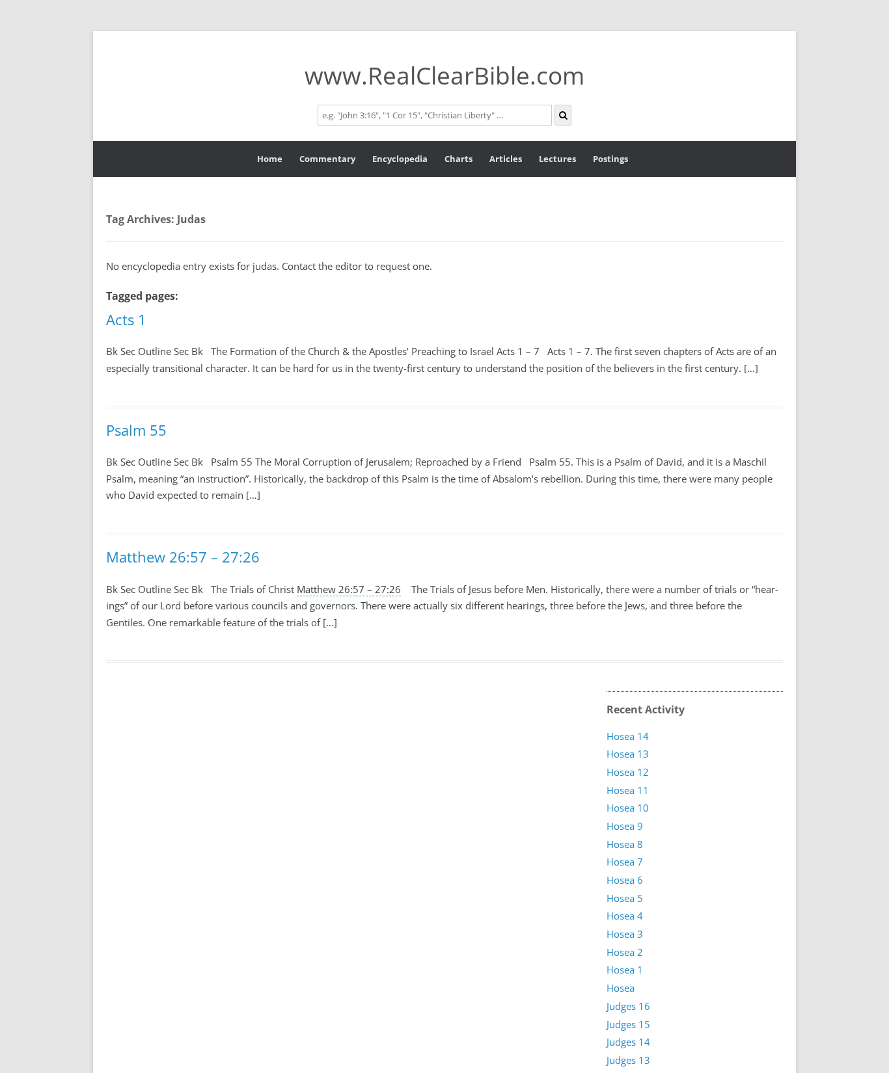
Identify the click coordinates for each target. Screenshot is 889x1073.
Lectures (557, 159)
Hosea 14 (628, 736)
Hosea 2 (625, 952)
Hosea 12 (628, 771)
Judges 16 (628, 1006)
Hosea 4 (625, 915)
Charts (458, 159)
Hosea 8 (625, 844)
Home (269, 159)
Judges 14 (628, 1041)
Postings (610, 159)
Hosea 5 (625, 898)
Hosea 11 (628, 790)
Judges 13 (628, 1059)
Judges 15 (628, 1024)
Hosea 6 (625, 879)
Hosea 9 (625, 825)
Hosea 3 (625, 933)
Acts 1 (126, 319)
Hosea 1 (625, 969)
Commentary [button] (327, 159)
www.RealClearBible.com (444, 75)
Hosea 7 (625, 861)
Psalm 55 (136, 430)
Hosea (621, 987)
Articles (505, 159)
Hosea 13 (628, 753)
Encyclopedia (400, 159)
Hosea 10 (628, 807)
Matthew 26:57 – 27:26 (183, 556)
